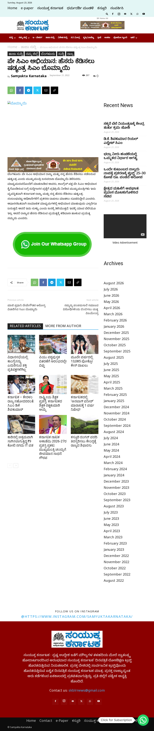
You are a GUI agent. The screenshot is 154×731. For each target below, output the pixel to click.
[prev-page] (10, 465)
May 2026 (111, 302)
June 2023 (111, 519)
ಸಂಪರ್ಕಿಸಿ (117, 8)
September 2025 (117, 352)
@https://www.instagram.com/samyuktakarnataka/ (77, 616)
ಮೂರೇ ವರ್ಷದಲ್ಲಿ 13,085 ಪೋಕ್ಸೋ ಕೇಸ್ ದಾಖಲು (82, 361)
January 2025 (114, 401)
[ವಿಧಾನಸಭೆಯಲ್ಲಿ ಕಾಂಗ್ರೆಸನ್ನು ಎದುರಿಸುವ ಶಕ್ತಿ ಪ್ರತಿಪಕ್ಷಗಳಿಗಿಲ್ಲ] (21, 344)
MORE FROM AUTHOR (63, 326)
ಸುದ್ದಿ (11, 37)
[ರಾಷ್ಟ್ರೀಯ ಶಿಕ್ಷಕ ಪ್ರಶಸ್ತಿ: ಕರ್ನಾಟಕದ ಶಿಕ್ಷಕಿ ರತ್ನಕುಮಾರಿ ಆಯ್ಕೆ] (53, 384)
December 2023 (116, 482)
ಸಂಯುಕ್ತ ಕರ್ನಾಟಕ (50, 8)
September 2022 (117, 575)
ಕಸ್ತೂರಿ (102, 8)
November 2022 (116, 562)
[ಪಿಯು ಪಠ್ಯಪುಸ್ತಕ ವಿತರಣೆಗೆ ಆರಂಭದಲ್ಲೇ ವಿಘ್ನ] (53, 344)
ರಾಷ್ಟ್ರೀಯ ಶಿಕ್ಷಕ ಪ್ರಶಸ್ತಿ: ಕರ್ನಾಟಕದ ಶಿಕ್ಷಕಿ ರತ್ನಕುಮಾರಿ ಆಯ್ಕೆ (50, 403)
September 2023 (117, 500)
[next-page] (16, 465)
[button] (107, 13)
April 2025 (112, 383)
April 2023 (112, 531)
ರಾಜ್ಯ (70, 53)
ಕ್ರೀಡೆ (99, 37)
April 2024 (112, 457)
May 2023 (111, 525)
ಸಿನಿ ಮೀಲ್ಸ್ (75, 37)
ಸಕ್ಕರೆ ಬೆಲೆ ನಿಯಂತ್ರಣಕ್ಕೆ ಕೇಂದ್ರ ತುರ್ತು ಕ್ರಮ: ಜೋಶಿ (124, 126)
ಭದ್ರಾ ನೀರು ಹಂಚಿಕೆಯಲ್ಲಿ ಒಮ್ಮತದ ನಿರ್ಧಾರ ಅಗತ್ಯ (120, 157)
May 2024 (111, 451)
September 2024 (117, 426)
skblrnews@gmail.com (87, 691)
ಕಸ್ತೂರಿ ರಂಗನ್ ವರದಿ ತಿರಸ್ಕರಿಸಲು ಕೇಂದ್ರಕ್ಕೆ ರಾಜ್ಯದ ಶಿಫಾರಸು (84, 441)
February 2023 (115, 544)
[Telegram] (28, 90)
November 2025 (116, 339)
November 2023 (116, 488)
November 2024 (116, 414)
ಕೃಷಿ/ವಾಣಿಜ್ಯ (88, 37)
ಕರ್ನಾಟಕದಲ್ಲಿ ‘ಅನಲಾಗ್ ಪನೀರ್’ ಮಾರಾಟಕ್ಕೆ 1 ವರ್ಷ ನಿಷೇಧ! (82, 403)
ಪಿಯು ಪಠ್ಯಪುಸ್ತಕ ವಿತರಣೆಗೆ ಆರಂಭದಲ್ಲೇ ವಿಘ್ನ (53, 361)
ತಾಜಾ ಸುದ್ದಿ (50, 37)
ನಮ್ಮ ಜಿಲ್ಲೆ (23, 37)
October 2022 (115, 569)
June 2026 (111, 296)
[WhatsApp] (137, 13)
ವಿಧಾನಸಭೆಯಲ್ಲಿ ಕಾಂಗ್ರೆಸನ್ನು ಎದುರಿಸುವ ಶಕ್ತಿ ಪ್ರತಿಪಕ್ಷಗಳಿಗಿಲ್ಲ (18, 363)
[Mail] (125, 13)
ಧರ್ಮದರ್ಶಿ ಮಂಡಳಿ (80, 8)
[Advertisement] (125, 70)
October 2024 (115, 420)
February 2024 (115, 469)
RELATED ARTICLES (25, 326)
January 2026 (114, 327)
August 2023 (114, 507)
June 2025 (111, 370)
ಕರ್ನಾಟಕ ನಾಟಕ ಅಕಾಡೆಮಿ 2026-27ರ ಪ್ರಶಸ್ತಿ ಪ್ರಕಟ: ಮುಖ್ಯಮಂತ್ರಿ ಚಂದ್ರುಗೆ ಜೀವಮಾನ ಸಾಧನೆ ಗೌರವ (52, 447)
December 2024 (116, 407)
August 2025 (114, 358)
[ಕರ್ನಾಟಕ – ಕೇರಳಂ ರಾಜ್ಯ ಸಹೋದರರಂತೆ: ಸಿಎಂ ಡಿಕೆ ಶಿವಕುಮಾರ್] (21, 384)
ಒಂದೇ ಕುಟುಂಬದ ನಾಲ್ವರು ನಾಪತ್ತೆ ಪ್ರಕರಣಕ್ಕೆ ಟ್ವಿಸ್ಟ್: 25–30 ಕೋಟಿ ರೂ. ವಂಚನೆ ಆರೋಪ (125, 174)
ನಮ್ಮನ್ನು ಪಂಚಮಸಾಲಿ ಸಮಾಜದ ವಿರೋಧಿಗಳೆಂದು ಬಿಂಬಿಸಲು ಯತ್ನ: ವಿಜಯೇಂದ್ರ (80, 309)
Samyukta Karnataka (29, 76)
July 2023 (111, 513)
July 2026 (111, 290)
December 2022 (116, 556)
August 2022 (114, 581)
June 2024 (111, 445)
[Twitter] (131, 13)
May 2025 (111, 376)
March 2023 (113, 538)
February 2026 (115, 321)
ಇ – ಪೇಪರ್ (37, 37)
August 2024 (114, 432)
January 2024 (114, 476)
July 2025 (111, 364)
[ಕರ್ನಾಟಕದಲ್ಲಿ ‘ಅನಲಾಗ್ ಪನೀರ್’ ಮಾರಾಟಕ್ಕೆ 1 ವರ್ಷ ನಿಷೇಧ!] (84, 384)
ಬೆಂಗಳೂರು (48, 53)
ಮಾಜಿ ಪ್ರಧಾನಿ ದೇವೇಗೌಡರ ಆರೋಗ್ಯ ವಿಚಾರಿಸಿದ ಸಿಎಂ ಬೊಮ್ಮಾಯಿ (26, 307)
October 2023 (115, 494)
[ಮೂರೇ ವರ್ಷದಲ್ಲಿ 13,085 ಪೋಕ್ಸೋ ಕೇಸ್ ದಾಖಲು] (84, 344)
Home (12, 8)
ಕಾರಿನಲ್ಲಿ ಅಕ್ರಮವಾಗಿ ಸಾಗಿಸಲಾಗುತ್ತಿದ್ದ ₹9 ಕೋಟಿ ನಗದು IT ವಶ (20, 441)
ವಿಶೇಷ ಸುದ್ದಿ (62, 37)
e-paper (27, 8)
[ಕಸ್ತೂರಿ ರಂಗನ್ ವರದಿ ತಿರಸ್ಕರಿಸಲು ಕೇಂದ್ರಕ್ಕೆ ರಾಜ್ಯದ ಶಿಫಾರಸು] (84, 424)
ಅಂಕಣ (107, 37)
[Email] (46, 90)
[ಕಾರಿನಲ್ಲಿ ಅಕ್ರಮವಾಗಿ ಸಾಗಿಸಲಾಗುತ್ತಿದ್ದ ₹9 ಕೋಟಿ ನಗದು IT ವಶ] (21, 424)
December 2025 (116, 333)
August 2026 (114, 283)
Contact (45, 720)
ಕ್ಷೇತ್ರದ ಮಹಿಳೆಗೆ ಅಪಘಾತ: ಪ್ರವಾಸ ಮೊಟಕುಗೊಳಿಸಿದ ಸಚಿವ (121, 193)
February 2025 (115, 395)
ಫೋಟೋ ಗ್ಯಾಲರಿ (120, 37)
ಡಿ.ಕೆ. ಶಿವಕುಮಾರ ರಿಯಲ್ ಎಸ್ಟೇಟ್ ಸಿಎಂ (121, 141)
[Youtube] (143, 13)
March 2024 (113, 463)
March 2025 (113, 389)
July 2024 (111, 438)
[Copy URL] (54, 90)
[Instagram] (119, 13)
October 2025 (115, 345)
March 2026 (113, 314)
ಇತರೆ (132, 37)
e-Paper (62, 720)
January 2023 (114, 550)
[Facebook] (113, 13)
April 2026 (112, 308)
